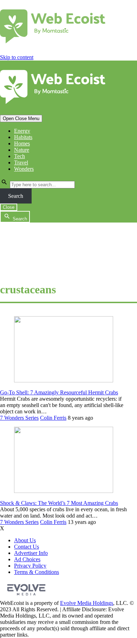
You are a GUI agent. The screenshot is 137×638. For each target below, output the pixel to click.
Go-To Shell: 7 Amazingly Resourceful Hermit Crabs (59, 392)
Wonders (24, 169)
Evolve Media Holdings (86, 603)
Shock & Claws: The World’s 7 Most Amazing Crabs (59, 503)
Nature (21, 150)
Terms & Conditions (36, 572)
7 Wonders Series (19, 418)
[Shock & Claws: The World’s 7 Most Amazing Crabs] (63, 491)
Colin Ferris (53, 418)
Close (8, 207)
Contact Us (26, 547)
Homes (22, 143)
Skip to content (16, 57)
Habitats (23, 137)
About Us (25, 540)
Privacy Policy (30, 566)
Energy (22, 131)
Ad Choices (27, 559)
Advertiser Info (31, 553)
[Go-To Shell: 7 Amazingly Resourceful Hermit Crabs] (63, 380)
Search (15, 196)
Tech (19, 156)
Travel (21, 162)
